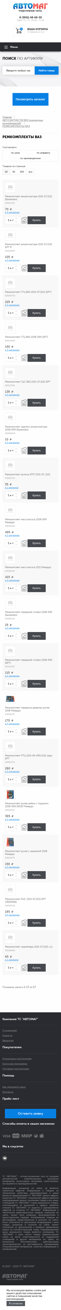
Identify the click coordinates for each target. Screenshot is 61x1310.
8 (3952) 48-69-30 (30, 17)
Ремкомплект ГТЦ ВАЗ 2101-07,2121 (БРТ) (28, 292)
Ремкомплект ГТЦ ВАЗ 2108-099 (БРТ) (26, 337)
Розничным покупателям (17, 1059)
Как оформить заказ (14, 1087)
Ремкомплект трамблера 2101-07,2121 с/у (29, 946)
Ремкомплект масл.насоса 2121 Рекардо (28, 567)
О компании (9, 1030)
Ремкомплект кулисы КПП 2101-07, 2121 (27, 474)
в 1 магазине (11, 487)
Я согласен (16, 1303)
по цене (15, 153)
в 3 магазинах (12, 212)
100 (22, 172)
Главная (7, 117)
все (30, 172)
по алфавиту (43, 153)
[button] (16, 218)
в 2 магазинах (12, 535)
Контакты (8, 1092)
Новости (7, 1035)
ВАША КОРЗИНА (37, 29)
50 (13, 172)
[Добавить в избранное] (24, 220)
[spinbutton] (13, 220)
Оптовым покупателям (15, 1069)
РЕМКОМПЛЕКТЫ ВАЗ (16, 126)
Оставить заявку (30, 1113)
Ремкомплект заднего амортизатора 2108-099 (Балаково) (26, 428)
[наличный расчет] (41, 1136)
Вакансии (8, 1040)
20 (6, 172)
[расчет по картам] (6, 1135)
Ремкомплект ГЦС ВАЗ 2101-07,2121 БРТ (27, 381)
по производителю (30, 158)
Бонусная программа (14, 1064)
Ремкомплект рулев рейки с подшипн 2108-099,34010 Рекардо (26, 805)
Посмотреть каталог (30, 99)
